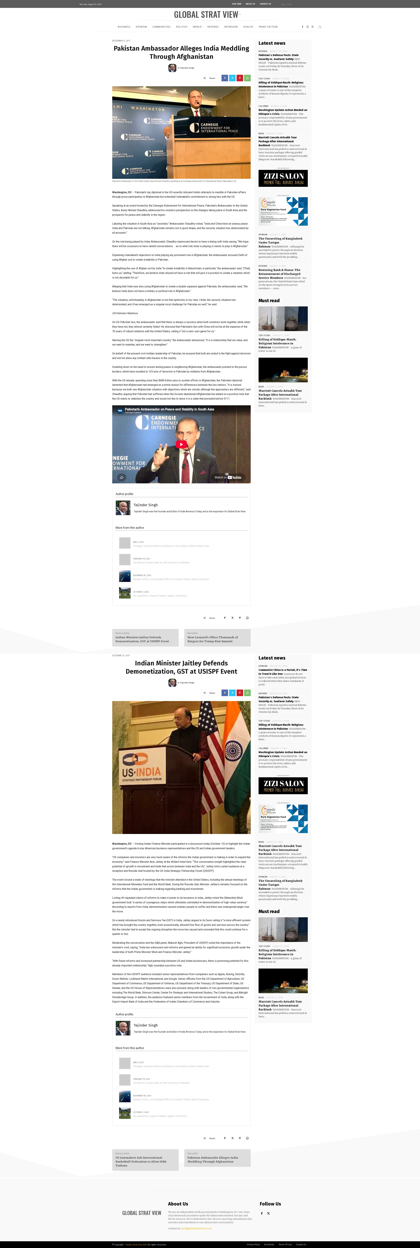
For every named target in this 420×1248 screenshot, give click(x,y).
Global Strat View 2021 (137, 1244)
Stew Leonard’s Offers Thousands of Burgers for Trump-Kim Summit (213, 639)
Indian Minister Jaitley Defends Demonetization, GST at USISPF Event (142, 639)
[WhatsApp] (247, 78)
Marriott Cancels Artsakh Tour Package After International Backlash (278, 141)
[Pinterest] (240, 78)
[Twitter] (232, 78)
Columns (264, 106)
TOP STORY (264, 79)
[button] (319, 27)
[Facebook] (224, 78)
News (261, 134)
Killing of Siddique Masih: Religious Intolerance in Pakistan (277, 343)
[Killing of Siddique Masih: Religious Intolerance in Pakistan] (283, 318)
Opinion (263, 235)
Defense (263, 51)
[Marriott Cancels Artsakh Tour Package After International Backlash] (283, 370)
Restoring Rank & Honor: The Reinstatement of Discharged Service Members (279, 273)
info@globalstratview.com (196, 1228)
